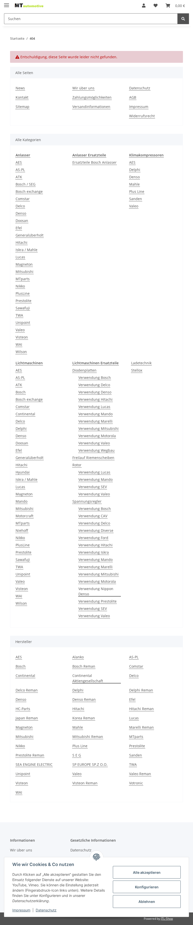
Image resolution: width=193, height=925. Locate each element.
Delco (20, 206)
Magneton (24, 264)
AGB (132, 97)
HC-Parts (23, 708)
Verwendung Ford (93, 537)
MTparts (23, 278)
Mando (21, 501)
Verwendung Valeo (94, 443)
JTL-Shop (167, 918)
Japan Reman (27, 718)
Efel (19, 227)
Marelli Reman (141, 727)
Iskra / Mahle (26, 249)
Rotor (76, 464)
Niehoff (22, 530)
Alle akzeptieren (147, 872)
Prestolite (23, 300)
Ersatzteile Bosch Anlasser (94, 162)
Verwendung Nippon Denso (95, 591)
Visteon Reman (85, 783)
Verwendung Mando (95, 414)
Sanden (135, 198)
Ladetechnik (141, 363)
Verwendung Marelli (95, 421)
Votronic (136, 783)
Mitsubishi (24, 271)
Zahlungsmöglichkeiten (92, 97)
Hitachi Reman (141, 708)
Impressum (21, 910)
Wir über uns (83, 88)
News (20, 88)
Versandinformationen (91, 106)
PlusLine (23, 293)
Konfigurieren (147, 887)
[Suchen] (183, 18)
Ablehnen (146, 901)
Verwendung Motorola (97, 435)
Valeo (20, 329)
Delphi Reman (141, 690)
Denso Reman (84, 699)
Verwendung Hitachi (95, 399)
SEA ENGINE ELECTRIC (34, 764)
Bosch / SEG (25, 184)
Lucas (20, 257)
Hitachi (21, 242)
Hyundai (23, 472)
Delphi (134, 169)
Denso (21, 213)
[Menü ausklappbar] (6, 3)
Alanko (78, 657)
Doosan (22, 220)
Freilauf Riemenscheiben (93, 457)
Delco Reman (27, 690)
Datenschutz (46, 910)
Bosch (21, 392)
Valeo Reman (140, 773)
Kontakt (22, 97)
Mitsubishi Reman (87, 736)
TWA (19, 315)
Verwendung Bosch (94, 377)
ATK (19, 177)
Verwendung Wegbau (96, 450)
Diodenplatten (84, 370)
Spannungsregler (87, 501)
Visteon (22, 337)
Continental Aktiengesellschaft (87, 678)
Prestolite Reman (30, 755)
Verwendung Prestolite (97, 601)
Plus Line (136, 191)
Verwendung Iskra (93, 552)
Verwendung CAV (92, 515)
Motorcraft (24, 515)
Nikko (20, 286)
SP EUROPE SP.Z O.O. (90, 764)
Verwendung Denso (94, 392)
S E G (76, 755)
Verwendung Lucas (94, 406)
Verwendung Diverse (95, 530)
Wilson (21, 351)
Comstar (23, 198)
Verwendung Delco (94, 384)
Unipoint (23, 322)
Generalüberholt (29, 235)
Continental (25, 414)
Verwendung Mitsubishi (98, 428)
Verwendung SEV (92, 486)
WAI (19, 344)
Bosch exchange (29, 191)
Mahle (134, 184)
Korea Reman (83, 718)
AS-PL (20, 169)
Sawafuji (23, 308)
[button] (144, 6)
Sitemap (22, 106)
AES (19, 162)
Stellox (136, 370)
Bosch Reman (83, 666)
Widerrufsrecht (142, 115)
